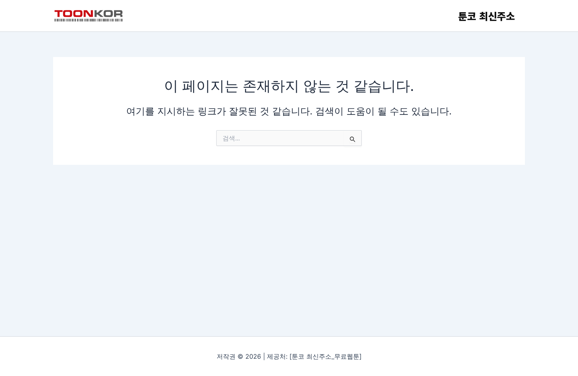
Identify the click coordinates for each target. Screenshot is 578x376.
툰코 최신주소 (486, 16)
